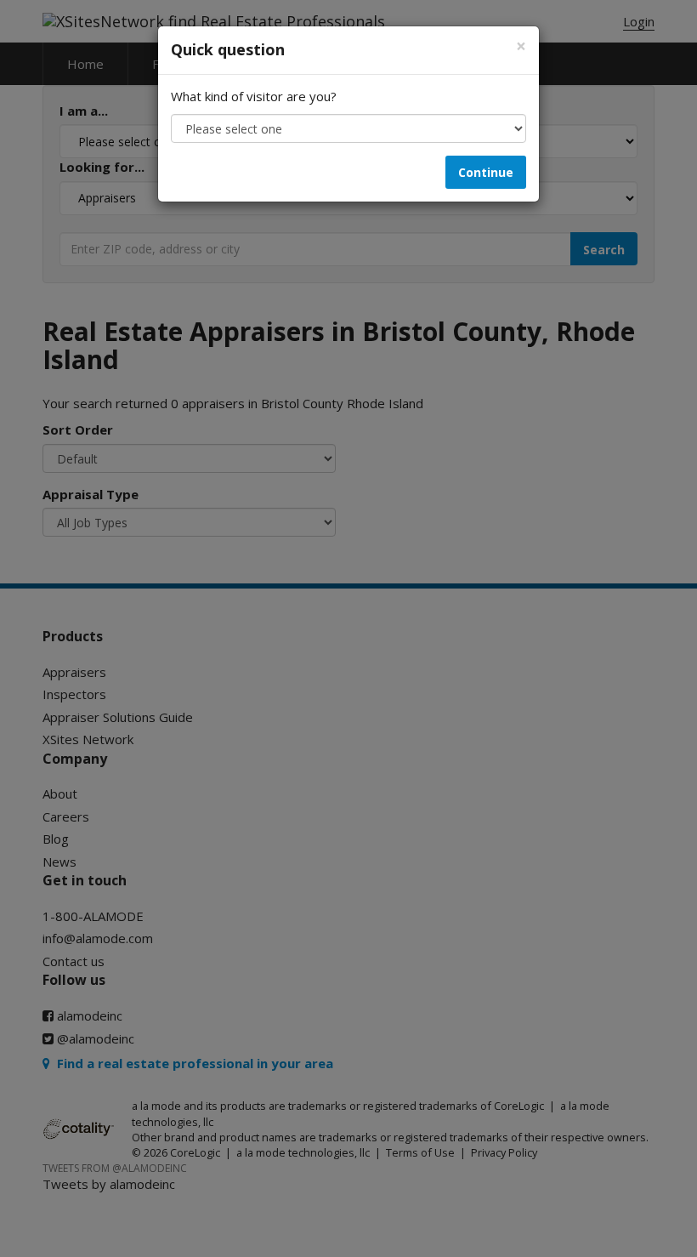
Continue (485, 172)
